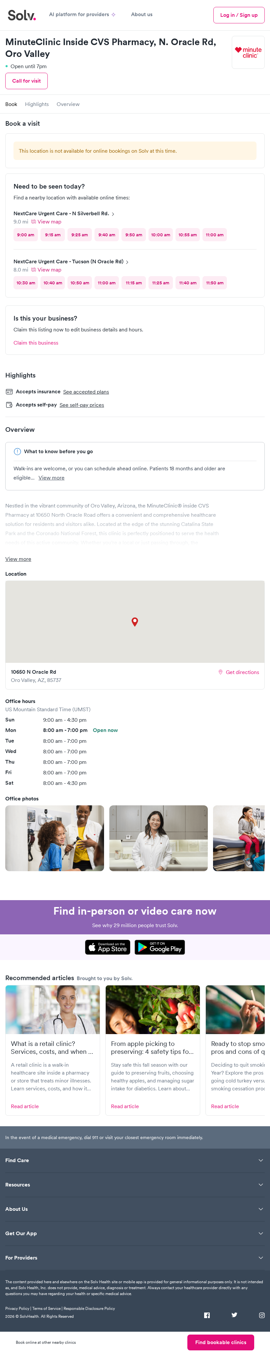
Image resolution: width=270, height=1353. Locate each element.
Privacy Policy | (18, 1308)
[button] (54, 838)
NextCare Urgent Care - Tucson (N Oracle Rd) (68, 261)
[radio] (26, 234)
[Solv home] (22, 15)
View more (52, 477)
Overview (68, 104)
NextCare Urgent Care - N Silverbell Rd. (61, 213)
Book (11, 104)
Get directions (242, 672)
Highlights (37, 104)
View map (49, 221)
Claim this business (36, 342)
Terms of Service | (47, 1308)
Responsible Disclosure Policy (89, 1308)
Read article (25, 1106)
